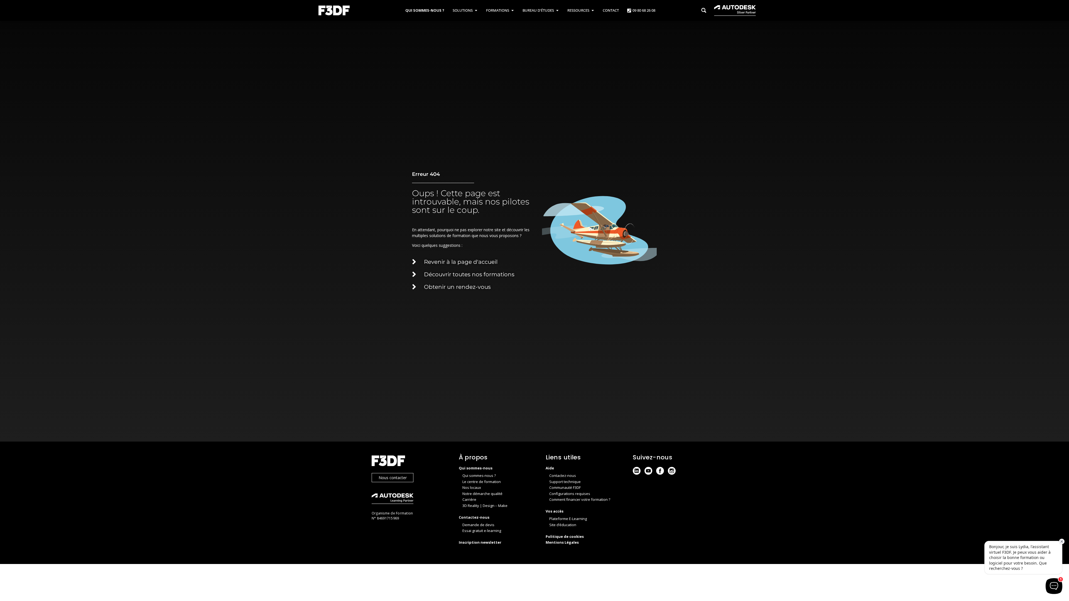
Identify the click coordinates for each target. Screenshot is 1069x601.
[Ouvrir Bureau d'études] (557, 10)
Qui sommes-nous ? (479, 475)
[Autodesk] (410, 499)
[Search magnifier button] (703, 10)
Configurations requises (569, 493)
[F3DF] (410, 461)
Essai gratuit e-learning (481, 530)
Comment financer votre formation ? (579, 499)
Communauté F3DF (565, 487)
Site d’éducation (562, 524)
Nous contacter (393, 477)
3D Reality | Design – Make (484, 505)
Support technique (565, 481)
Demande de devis (478, 524)
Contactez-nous (562, 475)
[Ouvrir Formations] (512, 10)
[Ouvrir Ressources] (592, 10)
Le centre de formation (481, 481)
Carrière (469, 499)
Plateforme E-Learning (568, 518)
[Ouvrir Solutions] (476, 10)
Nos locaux (471, 487)
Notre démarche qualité (482, 493)
